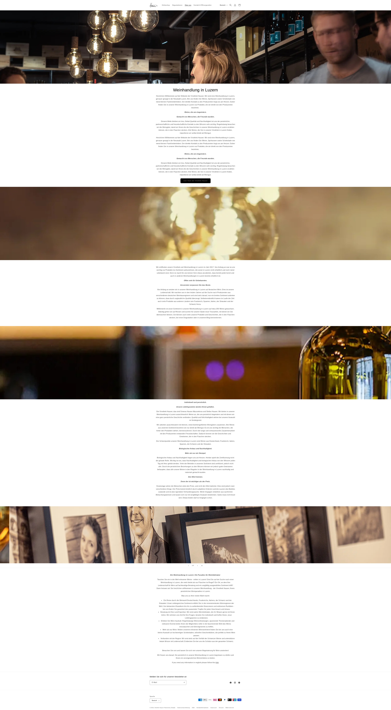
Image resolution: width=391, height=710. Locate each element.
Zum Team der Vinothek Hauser (195, 181)
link (217, 662)
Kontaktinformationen (202, 707)
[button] (230, 5)
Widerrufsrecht (230, 707)
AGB (193, 707)
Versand (221, 707)
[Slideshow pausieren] (202, 565)
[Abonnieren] (184, 682)
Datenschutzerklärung (183, 707)
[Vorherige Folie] (188, 565)
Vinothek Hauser (159, 707)
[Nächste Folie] (197, 565)
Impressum (213, 707)
